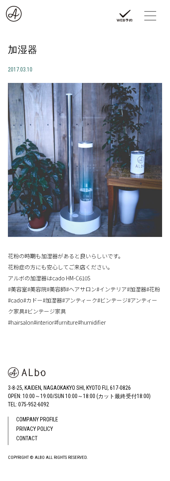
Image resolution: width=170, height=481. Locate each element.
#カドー (33, 300)
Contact (27, 438)
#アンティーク (79, 300)
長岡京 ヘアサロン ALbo (18, 16)
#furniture (66, 322)
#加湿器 (136, 289)
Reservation (126, 18)
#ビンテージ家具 (45, 311)
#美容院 (37, 289)
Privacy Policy (34, 429)
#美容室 (17, 289)
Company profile (37, 419)
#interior (44, 322)
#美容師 (56, 289)
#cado (15, 300)
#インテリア (111, 289)
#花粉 (153, 289)
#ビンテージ (112, 300)
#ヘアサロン (81, 289)
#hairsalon (21, 322)
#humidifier (92, 322)
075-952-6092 (33, 404)
